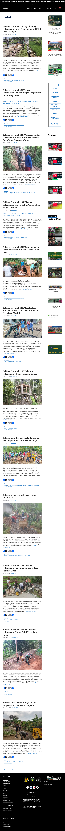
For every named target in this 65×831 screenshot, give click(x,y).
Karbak (11, 80)
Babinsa (5, 192)
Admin (55, 85)
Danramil (55, 92)
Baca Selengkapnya (23, 116)
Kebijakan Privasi (6, 800)
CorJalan (10, 192)
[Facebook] (4, 75)
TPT (25, 80)
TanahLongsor (36, 485)
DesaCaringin (7, 80)
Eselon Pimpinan (6, 783)
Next (11, 769)
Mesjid (20, 361)
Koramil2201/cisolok (15, 237)
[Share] (13, 75)
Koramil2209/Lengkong (55, 124)
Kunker (4, 793)
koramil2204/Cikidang (21, 761)
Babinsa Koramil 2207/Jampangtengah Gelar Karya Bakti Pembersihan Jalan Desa (21, 250)
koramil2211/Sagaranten (16, 692)
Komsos (55, 113)
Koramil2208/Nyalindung (19, 80)
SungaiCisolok (24, 237)
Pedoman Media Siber (8, 802)
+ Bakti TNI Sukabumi (7, 812)
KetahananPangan (55, 105)
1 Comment (6, 621)
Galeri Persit (5, 797)
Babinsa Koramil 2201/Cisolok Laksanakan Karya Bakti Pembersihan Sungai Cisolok (21, 205)
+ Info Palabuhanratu (7, 826)
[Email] (8, 75)
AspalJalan (6, 761)
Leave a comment (8, 81)
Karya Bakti (6, 78)
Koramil (4, 785)
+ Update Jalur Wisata (7, 808)
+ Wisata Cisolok (6, 824)
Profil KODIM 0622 (38, 8)
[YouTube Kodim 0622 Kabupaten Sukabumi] (27, 787)
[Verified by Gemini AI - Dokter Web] (32, 794)
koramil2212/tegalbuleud (12, 361)
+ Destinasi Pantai (6, 822)
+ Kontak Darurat (6, 813)
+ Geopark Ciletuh (6, 820)
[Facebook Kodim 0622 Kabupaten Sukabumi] (31, 787)
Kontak (55, 8)
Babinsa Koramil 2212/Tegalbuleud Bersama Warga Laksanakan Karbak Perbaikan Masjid (20, 310)
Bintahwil (6, 123)
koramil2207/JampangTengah (22, 192)
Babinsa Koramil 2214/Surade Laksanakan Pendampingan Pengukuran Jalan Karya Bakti (22, 93)
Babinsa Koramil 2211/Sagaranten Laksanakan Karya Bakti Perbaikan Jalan (20, 632)
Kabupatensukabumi (55, 97)
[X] (6, 75)
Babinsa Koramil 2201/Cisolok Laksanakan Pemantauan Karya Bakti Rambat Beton (21, 568)
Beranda (28, 8)
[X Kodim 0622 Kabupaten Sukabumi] (37, 787)
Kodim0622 (55, 110)
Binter (48, 8)
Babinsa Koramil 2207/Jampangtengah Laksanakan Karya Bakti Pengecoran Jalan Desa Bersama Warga (21, 137)
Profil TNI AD (5, 780)
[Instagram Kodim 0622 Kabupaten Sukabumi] (34, 787)
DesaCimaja (10, 485)
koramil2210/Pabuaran (12, 428)
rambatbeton (23, 619)
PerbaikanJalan (32, 192)
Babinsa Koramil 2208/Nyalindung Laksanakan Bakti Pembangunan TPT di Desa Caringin (22, 29)
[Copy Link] (11, 75)
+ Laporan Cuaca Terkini (7, 810)
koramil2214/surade (11, 125)
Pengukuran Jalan (20, 125)
